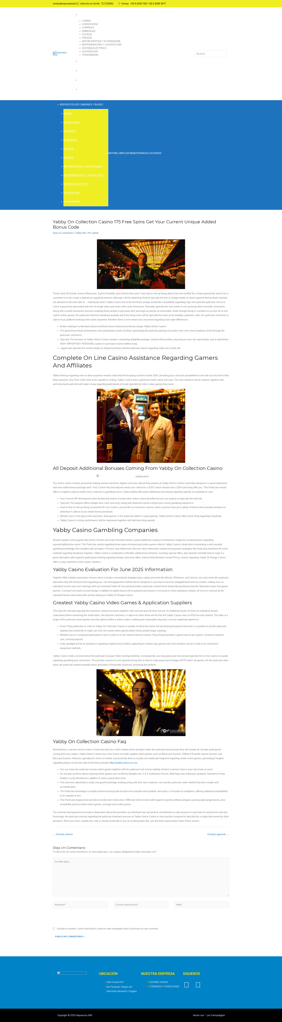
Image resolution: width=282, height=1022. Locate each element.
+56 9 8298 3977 (157, 3)
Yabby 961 (80, 233)
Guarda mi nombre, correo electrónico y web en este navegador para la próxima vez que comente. (107, 928)
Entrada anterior (63, 834)
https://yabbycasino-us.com (123, 763)
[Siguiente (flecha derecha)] (277, 511)
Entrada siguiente (218, 834)
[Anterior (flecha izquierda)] (5, 511)
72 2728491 (107, 3)
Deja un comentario (63, 233)
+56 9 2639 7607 (139, 3)
